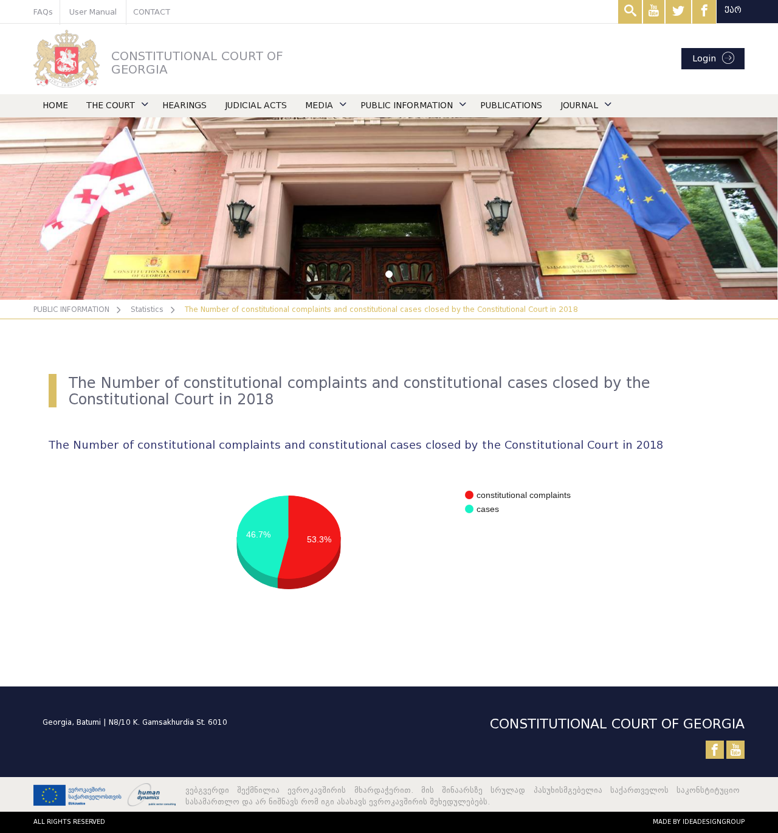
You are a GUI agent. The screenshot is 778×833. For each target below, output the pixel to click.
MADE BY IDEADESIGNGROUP (699, 822)
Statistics (147, 309)
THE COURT (110, 105)
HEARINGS (184, 105)
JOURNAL (579, 105)
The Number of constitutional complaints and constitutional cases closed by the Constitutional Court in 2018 (381, 309)
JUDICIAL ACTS (256, 105)
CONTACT (151, 12)
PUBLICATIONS (511, 105)
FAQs (43, 12)
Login (704, 59)
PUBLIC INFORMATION (406, 105)
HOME (55, 105)
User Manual (93, 12)
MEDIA (319, 105)
